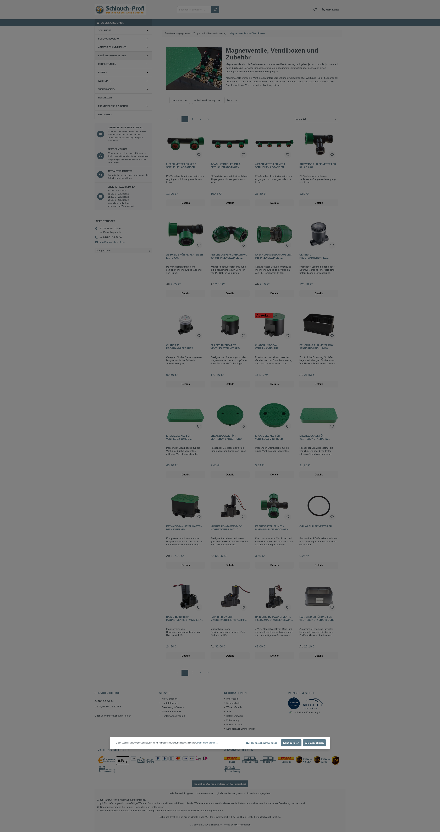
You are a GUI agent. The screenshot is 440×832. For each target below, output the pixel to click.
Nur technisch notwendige (261, 742)
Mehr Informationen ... (207, 743)
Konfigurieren (291, 742)
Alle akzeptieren (314, 742)
